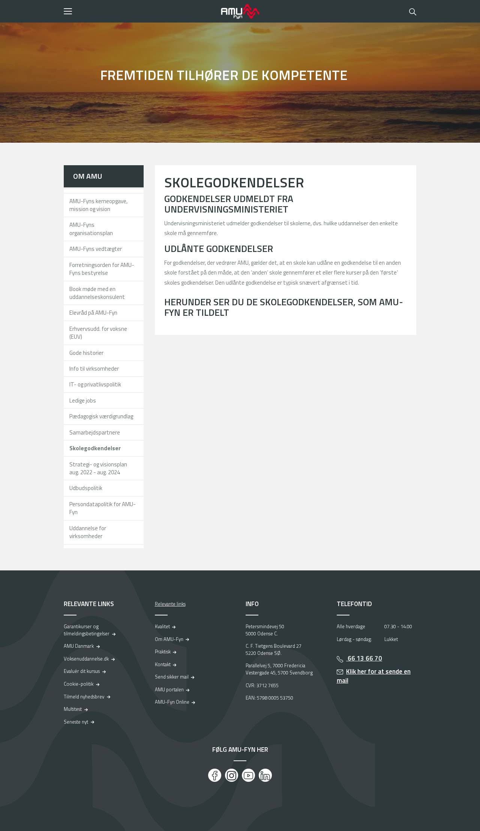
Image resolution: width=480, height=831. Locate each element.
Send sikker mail (172, 676)
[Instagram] (231, 775)
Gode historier (86, 352)
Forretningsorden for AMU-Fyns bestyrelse (101, 269)
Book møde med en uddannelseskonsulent (97, 293)
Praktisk (163, 651)
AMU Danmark (79, 646)
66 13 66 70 (364, 658)
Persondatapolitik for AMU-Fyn (102, 508)
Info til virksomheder (94, 368)
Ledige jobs (82, 400)
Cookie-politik (78, 684)
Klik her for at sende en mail (374, 676)
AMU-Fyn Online (172, 702)
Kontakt (163, 664)
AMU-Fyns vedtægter (95, 248)
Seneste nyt (76, 721)
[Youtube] (248, 775)
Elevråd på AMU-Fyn (93, 312)
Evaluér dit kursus (82, 671)
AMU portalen (169, 689)
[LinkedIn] (265, 775)
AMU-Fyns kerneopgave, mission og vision (98, 205)
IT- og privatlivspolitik (95, 384)
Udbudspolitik (85, 488)
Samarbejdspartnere (94, 432)
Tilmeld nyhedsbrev (84, 696)
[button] (140, 11)
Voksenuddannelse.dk (86, 658)
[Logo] (240, 11)
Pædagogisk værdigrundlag (101, 416)
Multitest (73, 709)
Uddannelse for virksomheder (87, 532)
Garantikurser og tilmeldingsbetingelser (87, 630)
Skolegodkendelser (95, 448)
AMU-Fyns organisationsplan (91, 228)
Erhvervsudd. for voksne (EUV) (98, 332)
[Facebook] (214, 775)
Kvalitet (162, 626)
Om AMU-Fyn (169, 639)
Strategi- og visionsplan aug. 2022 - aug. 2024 (98, 468)
